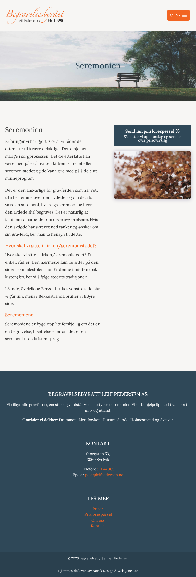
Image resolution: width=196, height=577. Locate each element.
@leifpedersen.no (108, 474)
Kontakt (98, 525)
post (89, 474)
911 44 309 (106, 469)
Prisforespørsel (98, 514)
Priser (98, 508)
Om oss (98, 520)
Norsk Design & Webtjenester (115, 571)
